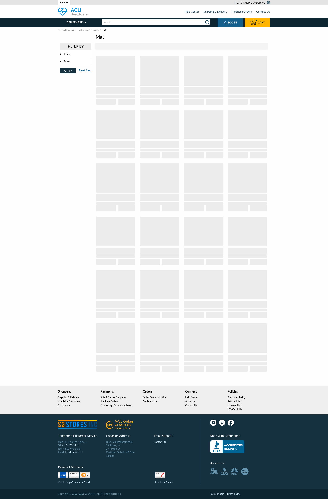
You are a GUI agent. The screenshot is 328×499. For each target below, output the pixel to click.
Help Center (191, 11)
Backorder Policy (236, 397)
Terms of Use (234, 405)
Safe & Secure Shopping (113, 397)
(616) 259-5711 (70, 445)
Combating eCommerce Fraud (116, 405)
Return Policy (235, 401)
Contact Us (263, 11)
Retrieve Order (150, 401)
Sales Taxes (64, 405)
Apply (68, 70)
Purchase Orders (242, 11)
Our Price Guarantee (69, 401)
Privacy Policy (235, 408)
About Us (190, 401)
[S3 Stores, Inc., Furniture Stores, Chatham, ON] (227, 446)
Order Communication (155, 397)
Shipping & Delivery (215, 11)
